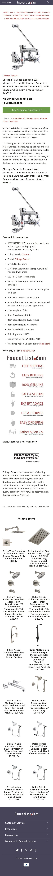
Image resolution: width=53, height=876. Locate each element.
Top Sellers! (44, 343)
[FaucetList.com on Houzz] (36, 850)
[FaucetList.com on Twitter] (17, 850)
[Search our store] (48, 2)
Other (5, 121)
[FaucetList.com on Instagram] (31, 850)
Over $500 (13, 121)
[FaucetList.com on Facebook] (22, 850)
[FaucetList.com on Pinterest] (26, 850)
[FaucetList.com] (26, 2)
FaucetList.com (30, 858)
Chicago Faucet (10, 75)
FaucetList (27, 350)
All (24, 118)
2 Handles (17, 118)
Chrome (43, 118)
